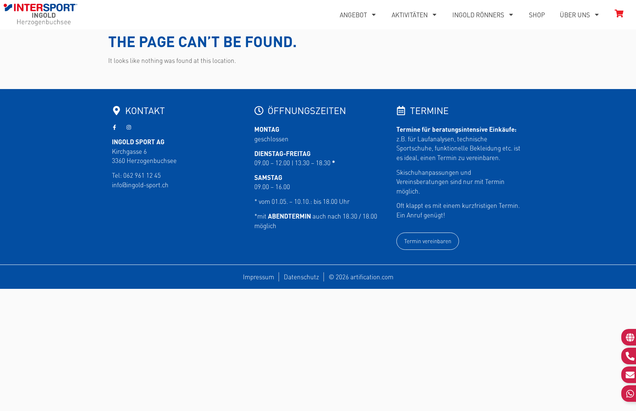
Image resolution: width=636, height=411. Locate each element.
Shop (537, 15)
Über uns (575, 15)
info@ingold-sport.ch (140, 185)
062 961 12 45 (142, 175)
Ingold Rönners (478, 15)
